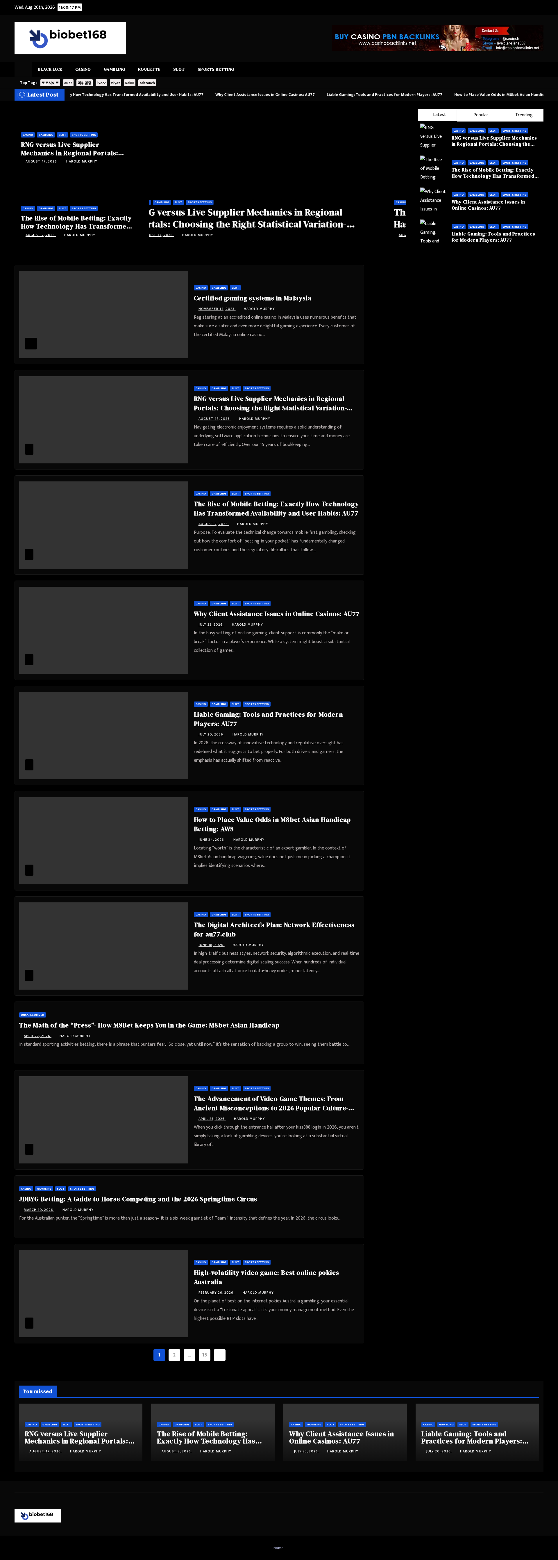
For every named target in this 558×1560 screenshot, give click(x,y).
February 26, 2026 (216, 1292)
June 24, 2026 (211, 840)
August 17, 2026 (42, 161)
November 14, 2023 (217, 309)
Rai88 (129, 83)
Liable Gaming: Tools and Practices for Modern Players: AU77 (493, 237)
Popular (480, 115)
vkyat (115, 83)
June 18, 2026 (211, 945)
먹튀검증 (85, 83)
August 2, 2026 (41, 235)
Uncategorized (32, 1015)
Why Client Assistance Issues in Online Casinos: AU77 (488, 205)
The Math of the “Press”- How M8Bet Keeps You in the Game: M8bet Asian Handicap (149, 1025)
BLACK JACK (50, 69)
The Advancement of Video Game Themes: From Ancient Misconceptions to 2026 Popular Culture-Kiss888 (271, 1108)
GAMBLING (114, 69)
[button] (539, 69)
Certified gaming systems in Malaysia (253, 298)
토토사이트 (50, 83)
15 (204, 1355)
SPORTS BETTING (216, 69)
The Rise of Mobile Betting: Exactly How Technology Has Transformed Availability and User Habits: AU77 (76, 226)
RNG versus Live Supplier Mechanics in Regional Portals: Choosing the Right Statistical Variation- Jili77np (267, 224)
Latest (439, 115)
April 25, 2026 (212, 1119)
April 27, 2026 (37, 1036)
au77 (68, 83)
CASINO (83, 69)
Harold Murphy (81, 161)
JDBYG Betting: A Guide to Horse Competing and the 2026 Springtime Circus (138, 1199)
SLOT (179, 69)
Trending (523, 115)
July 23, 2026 (211, 624)
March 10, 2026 (39, 1210)
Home (278, 1548)
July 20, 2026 (211, 734)
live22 (101, 83)
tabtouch (147, 83)
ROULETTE (149, 69)
